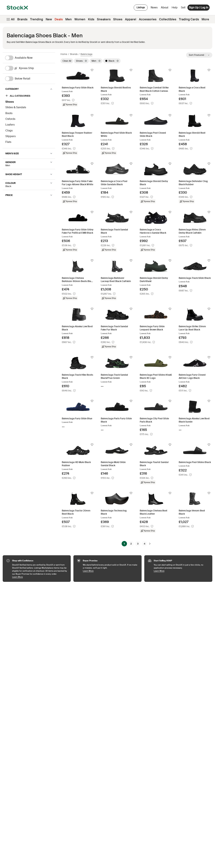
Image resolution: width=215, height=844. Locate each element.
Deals (59, 19)
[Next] (150, 544)
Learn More (39, 576)
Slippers (10, 136)
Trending (36, 19)
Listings (141, 7)
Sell (183, 7)
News (154, 7)
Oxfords (10, 119)
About (165, 8)
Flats (8, 142)
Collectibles (167, 19)
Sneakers (104, 19)
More (205, 19)
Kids (91, 19)
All (13, 19)
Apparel (130, 19)
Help (175, 7)
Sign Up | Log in (198, 7)
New (49, 19)
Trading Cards (189, 19)
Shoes (117, 19)
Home (63, 54)
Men (68, 19)
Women (79, 19)
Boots (8, 113)
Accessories (147, 19)
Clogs (9, 130)
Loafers (10, 124)
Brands (22, 19)
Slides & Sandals (15, 107)
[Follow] (92, 70)
